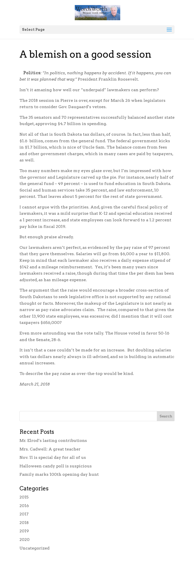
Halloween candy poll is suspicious (55, 466)
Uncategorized (34, 548)
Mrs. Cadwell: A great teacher (50, 449)
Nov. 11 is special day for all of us (52, 457)
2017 (24, 514)
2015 (24, 497)
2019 (24, 531)
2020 (24, 539)
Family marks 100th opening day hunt (59, 474)
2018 (24, 522)
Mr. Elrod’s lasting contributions (53, 440)
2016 (24, 505)
